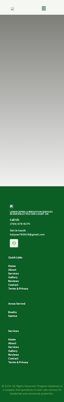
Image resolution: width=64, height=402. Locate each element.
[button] (44, 8)
